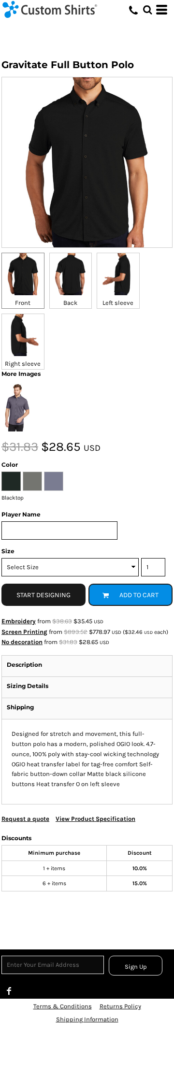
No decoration (22, 642)
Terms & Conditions (62, 1006)
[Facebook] (9, 991)
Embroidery (18, 621)
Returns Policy (120, 1006)
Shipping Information (87, 1019)
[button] (147, 9)
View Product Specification (95, 818)
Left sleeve (117, 302)
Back (70, 302)
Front (22, 302)
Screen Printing (24, 631)
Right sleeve (23, 363)
